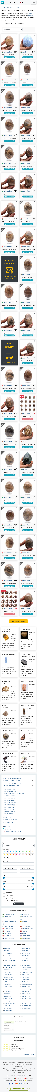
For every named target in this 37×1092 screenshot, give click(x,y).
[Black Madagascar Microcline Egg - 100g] (28, 570)
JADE (6, 981)
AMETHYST (26, 950)
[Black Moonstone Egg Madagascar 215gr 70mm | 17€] (28, 542)
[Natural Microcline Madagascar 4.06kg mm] (9, 598)
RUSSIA (25, 933)
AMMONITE (8, 953)
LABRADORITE (27, 984)
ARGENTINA (26, 914)
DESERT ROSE (26, 967)
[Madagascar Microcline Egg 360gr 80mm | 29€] (28, 320)
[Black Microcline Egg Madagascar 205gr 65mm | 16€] (9, 209)
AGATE (7, 948)
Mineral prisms (10, 791)
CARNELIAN (26, 965)
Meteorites (8, 822)
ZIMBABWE (26, 938)
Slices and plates (10, 795)
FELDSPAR (8, 974)
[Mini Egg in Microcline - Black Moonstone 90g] (28, 69)
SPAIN (24, 921)
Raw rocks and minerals (12, 778)
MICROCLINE (8, 989)
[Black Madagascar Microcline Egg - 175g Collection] (9, 69)
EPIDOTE (7, 972)
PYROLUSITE (26, 993)
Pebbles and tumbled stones (14, 793)
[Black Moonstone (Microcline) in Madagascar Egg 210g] (9, 487)
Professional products (13, 831)
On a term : (6, 861)
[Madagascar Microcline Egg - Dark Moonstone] (28, 264)
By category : (6, 843)
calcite (24, 52)
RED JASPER (26, 996)
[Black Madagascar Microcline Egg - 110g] (28, 292)
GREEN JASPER (9, 979)
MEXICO (8, 931)
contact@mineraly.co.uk (21, 1070)
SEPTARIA (7, 1001)
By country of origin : (26, 868)
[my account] (14, 2)
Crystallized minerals (12, 783)
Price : (4, 875)
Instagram (26, 1068)
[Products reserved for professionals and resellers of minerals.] (34, 413)
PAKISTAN (8, 933)
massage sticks (9, 809)
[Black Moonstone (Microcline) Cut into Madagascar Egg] (9, 153)
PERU (24, 931)
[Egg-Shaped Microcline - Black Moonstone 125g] (9, 236)
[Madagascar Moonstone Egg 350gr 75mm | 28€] (28, 181)
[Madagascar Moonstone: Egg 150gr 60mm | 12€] (9, 320)
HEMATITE (25, 979)
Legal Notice (11, 1062)
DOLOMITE (25, 970)
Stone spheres (9, 804)
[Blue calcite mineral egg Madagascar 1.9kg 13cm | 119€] (28, 42)
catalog (5, 7)
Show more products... (18, 621)
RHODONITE (8, 998)
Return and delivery (8, 1064)
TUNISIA (8, 935)
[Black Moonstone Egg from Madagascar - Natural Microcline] (9, 292)
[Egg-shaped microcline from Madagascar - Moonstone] (9, 125)
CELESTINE (8, 967)
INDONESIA (9, 926)
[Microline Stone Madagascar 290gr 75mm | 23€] (28, 97)
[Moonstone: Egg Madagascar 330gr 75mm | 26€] (9, 403)
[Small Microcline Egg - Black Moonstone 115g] (28, 209)
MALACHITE (26, 986)
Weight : (5, 881)
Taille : (4, 887)
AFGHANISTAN (9, 914)
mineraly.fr (11, 1075)
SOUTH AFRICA (9, 938)
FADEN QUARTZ (27, 972)
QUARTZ (7, 996)
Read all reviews (29, 1054)
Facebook (17, 1068)
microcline (7, 52)
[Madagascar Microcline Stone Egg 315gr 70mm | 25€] (9, 42)
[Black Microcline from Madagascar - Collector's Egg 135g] (9, 97)
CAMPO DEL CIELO (9, 965)
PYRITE (7, 993)
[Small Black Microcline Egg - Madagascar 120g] (28, 375)
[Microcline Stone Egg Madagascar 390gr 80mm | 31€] (28, 125)
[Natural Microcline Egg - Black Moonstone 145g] (9, 431)
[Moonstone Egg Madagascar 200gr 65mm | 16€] (9, 181)
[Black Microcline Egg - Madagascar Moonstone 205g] (9, 515)
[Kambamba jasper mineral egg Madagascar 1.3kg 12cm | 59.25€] (28, 459)
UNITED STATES (27, 935)
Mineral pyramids (10, 800)
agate (24, 441)
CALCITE (25, 960)
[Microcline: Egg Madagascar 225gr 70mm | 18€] (28, 153)
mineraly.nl (8, 1080)
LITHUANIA (26, 926)
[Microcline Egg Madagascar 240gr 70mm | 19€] (28, 348)
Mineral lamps (9, 798)
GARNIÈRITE (8, 977)
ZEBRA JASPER (9, 1010)
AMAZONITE (26, 948)
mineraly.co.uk (23, 1075)
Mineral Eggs (9, 807)
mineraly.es (29, 1078)
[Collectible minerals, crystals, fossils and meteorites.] (2, 3)
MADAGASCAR (27, 928)
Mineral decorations (11, 780)
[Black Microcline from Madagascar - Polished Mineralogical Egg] (28, 487)
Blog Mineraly (8, 1068)
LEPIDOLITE (8, 986)
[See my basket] (17, 2)
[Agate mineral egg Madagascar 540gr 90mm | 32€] (28, 431)
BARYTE (25, 958)
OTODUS (7, 991)
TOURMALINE (26, 1005)
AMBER (7, 950)
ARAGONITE (26, 955)
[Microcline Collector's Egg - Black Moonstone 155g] (9, 375)
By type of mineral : (8, 868)
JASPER (25, 981)
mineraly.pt (19, 1080)
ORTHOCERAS (26, 989)
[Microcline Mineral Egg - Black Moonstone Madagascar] (28, 515)
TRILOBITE (8, 1008)
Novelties (7, 827)
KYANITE (7, 984)
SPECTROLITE (26, 1003)
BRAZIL (8, 916)
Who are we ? (29, 1062)
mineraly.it (19, 1078)
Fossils (7, 817)
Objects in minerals (11, 786)
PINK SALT (25, 991)
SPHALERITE (8, 1005)
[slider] (4, 878)
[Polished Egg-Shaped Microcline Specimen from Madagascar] (9, 570)
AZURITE (7, 958)
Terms (5, 1062)
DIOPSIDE (7, 970)
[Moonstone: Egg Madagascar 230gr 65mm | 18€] (28, 598)
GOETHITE (25, 977)
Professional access (21, 1064)
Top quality (7, 829)
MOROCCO (9, 928)
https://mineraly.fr (18, 1072)
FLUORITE (25, 974)
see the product (9, 57)
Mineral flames (9, 802)
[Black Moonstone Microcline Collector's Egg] (9, 459)
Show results (18, 904)
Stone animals (9, 811)
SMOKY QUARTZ (9, 1003)
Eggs (17, 7)
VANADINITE (26, 1008)
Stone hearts (9, 789)
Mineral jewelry (10, 819)
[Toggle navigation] (34, 3)
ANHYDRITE (26, 953)
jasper (24, 469)
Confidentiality (20, 1062)
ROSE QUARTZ (26, 998)
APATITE (7, 955)
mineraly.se (29, 1080)
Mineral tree (8, 813)
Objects (11, 7)
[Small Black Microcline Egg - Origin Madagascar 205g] (9, 542)
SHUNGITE (26, 1001)
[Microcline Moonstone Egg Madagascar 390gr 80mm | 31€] (28, 236)
